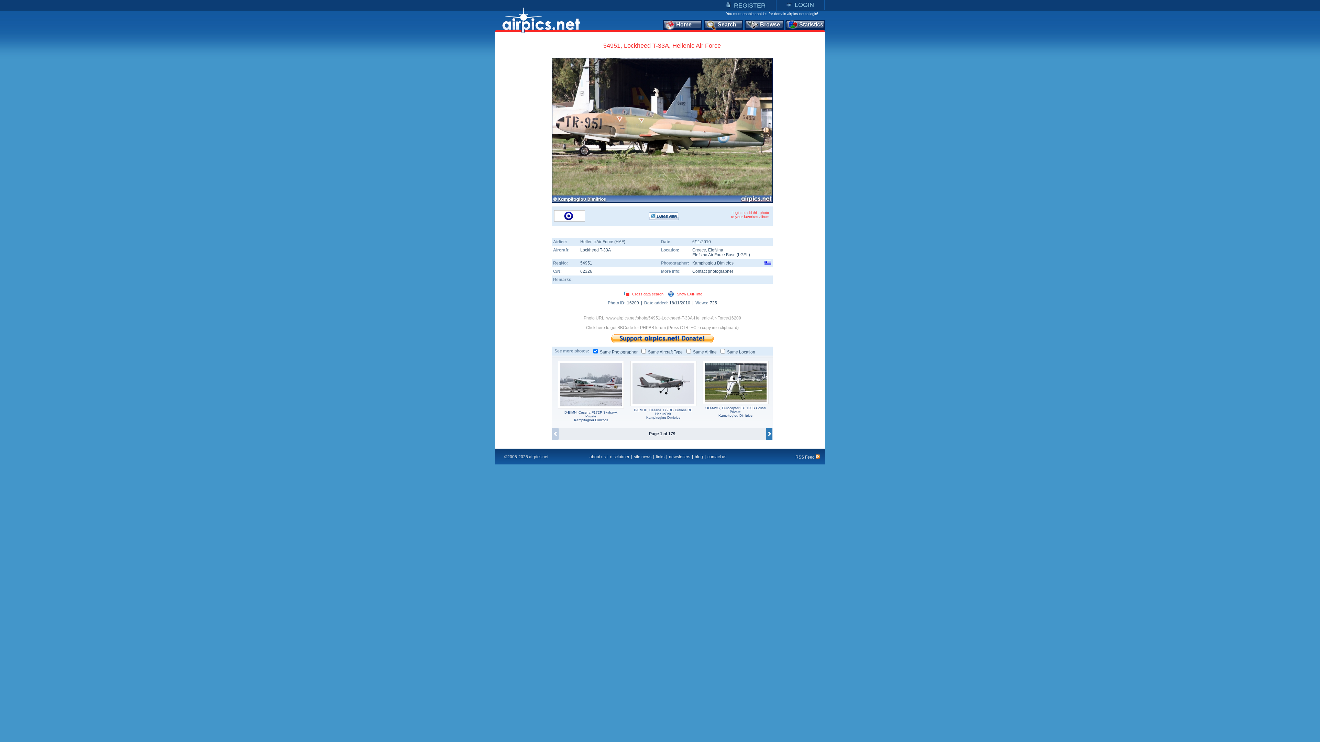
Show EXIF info (689, 294)
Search (727, 24)
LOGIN (804, 4)
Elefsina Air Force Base (714, 254)
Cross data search (647, 294)
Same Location (741, 352)
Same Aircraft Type (665, 352)
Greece (699, 250)
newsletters (679, 456)
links (660, 456)
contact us (716, 456)
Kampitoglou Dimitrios (713, 263)
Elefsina (715, 250)
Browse (770, 24)
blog (699, 456)
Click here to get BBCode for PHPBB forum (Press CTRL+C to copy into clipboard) (662, 327)
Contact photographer (712, 271)
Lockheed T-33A (595, 250)
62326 (586, 271)
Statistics (811, 24)
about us (598, 456)
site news (642, 456)
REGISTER (750, 5)
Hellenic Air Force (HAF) (602, 241)
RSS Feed (805, 457)
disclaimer (619, 456)
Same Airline (705, 352)
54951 (586, 263)
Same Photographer (619, 352)
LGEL (743, 254)
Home (684, 24)
